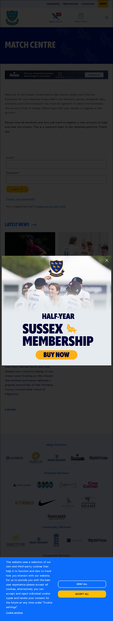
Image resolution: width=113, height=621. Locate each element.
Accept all (82, 593)
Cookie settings (14, 612)
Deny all (82, 584)
